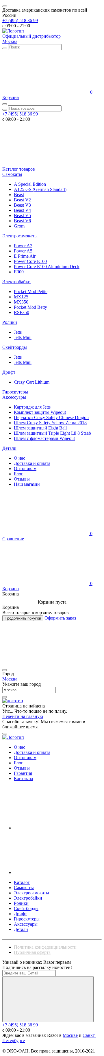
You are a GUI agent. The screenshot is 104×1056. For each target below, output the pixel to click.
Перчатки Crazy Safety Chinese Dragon (51, 417)
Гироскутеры (15, 391)
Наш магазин (27, 484)
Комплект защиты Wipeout (40, 412)
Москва (9, 41)
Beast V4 (22, 210)
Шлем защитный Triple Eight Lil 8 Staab (52, 433)
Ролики (9, 322)
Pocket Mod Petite (30, 291)
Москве (70, 1035)
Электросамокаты (20, 235)
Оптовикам (25, 468)
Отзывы (22, 478)
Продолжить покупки (23, 618)
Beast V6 (22, 220)
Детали (9, 448)
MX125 (21, 296)
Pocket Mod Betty (30, 307)
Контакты (23, 778)
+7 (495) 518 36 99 (20, 20)
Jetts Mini (22, 337)
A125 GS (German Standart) (40, 189)
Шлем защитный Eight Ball (40, 427)
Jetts (18, 332)
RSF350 (21, 312)
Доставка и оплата (32, 463)
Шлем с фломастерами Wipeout (44, 438)
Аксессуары (14, 397)
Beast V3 (22, 205)
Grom (19, 225)
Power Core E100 (30, 261)
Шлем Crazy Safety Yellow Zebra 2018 (50, 422)
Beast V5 (22, 215)
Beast (19, 194)
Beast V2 (22, 199)
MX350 (21, 301)
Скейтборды (14, 347)
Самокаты (12, 174)
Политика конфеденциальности (45, 947)
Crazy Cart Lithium (31, 382)
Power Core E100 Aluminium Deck (46, 266)
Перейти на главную (22, 716)
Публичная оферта (32, 952)
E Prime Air (25, 256)
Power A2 (23, 245)
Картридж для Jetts (32, 407)
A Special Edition (30, 184)
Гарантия (23, 773)
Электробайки (16, 281)
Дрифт (8, 372)
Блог (18, 473)
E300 (19, 271)
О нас (19, 458)
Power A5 (23, 250)
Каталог (22, 882)
